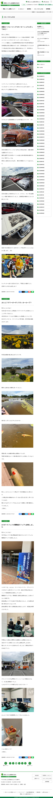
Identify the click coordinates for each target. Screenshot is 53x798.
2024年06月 (41, 109)
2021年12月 (41, 191)
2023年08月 (41, 134)
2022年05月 (41, 176)
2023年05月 (41, 143)
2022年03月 (41, 182)
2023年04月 (41, 146)
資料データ (37, 778)
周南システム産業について (9, 9)
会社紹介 (37, 775)
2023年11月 (41, 124)
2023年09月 (41, 131)
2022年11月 (41, 161)
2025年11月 (41, 85)
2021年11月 (41, 195)
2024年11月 (41, 103)
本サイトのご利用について (10, 792)
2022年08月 (41, 170)
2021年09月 (41, 201)
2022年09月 (41, 167)
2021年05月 (41, 213)
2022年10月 (41, 164)
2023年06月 (41, 140)
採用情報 (48, 9)
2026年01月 (41, 82)
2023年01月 (41, 155)
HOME (33, 11)
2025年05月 (41, 94)
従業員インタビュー (47, 775)
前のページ (5, 765)
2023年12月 (41, 121)
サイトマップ (21, 792)
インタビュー (21, 9)
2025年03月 (41, 97)
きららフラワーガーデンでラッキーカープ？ (17, 302)
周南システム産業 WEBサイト (34, 1)
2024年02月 (41, 118)
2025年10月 (41, 88)
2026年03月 (41, 79)
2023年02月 (41, 152)
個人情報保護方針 (30, 792)
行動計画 (38, 792)
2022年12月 (41, 158)
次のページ (29, 765)
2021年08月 (41, 204)
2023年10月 (41, 128)
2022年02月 (41, 185)
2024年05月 (41, 112)
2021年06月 (41, 210)
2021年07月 (41, 207)
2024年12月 (41, 100)
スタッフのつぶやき (38, 9)
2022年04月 (41, 179)
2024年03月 (41, 115)
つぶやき (6, 23)
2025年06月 (41, 91)
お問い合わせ (46, 1)
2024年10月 (41, 106)
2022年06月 (41, 173)
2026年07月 (41, 76)
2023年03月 (41, 149)
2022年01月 (41, 188)
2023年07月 (41, 137)
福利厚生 (29, 9)
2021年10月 (41, 198)
